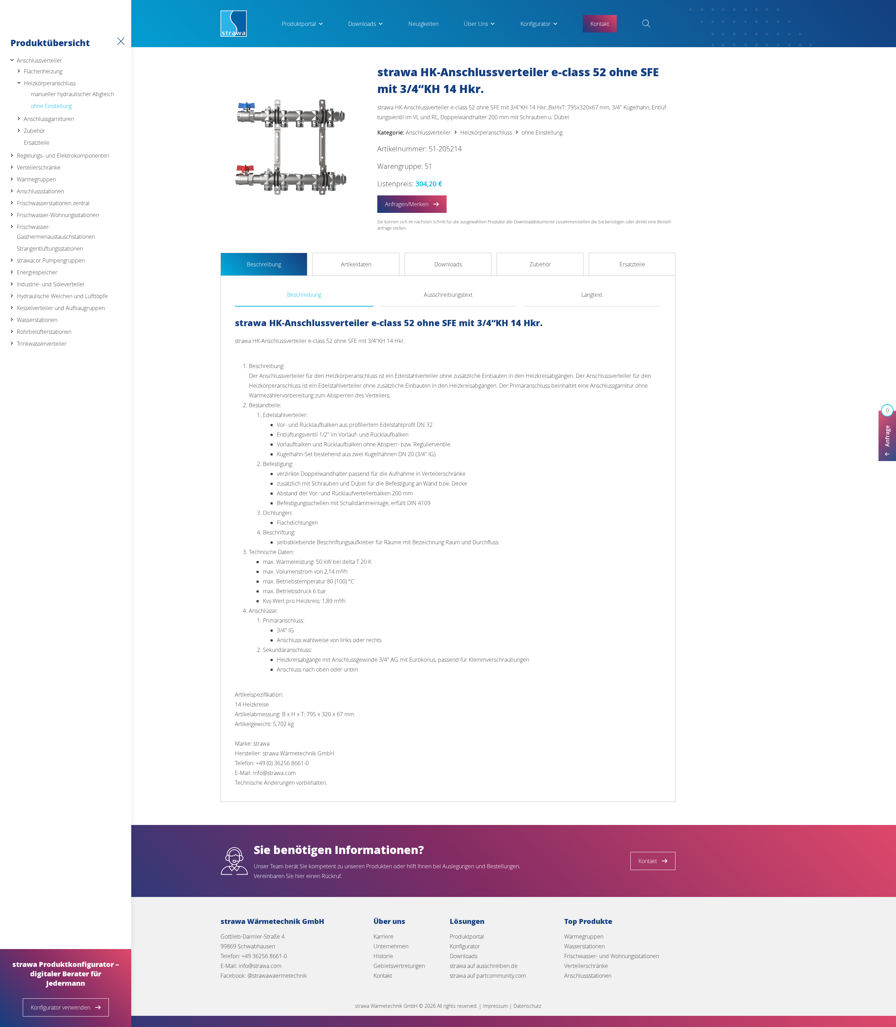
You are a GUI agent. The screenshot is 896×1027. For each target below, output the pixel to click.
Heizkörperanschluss (50, 83)
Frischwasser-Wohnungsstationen (58, 215)
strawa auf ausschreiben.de (484, 966)
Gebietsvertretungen (399, 966)
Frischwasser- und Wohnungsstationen (611, 956)
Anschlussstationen (40, 191)
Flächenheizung (43, 71)
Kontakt (382, 975)
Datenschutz (527, 1006)
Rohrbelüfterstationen (44, 332)
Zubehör (34, 131)
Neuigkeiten (423, 24)
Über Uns (476, 24)
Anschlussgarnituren (49, 119)
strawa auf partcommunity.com (488, 975)
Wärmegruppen (36, 179)
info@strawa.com (260, 966)
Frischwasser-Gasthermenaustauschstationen (56, 231)
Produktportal (299, 24)
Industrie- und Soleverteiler (51, 284)
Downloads (362, 24)
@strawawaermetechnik (277, 975)
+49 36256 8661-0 (264, 956)
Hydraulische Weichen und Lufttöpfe (62, 296)
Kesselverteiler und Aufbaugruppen (61, 308)
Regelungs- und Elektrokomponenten (63, 155)
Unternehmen (390, 946)
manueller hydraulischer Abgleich (72, 94)
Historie (383, 956)
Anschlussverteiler (39, 60)
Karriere (383, 936)
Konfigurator (535, 24)
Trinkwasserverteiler (41, 343)
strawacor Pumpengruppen (51, 260)
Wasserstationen (37, 320)
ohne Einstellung (51, 106)
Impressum (495, 1006)
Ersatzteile (36, 142)
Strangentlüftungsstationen (50, 248)
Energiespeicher (37, 272)
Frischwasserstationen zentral (53, 203)
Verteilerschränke (39, 167)
